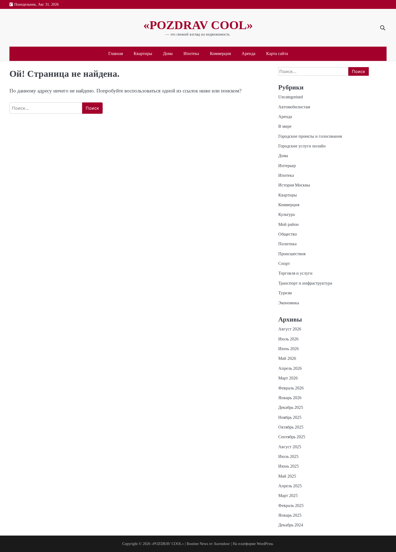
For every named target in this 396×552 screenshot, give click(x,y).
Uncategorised (290, 97)
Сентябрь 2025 (291, 436)
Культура (286, 214)
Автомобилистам (294, 107)
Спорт (284, 263)
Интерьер (287, 165)
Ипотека (191, 53)
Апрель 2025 (290, 486)
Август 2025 (289, 446)
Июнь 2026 (288, 348)
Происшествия (291, 253)
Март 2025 (288, 495)
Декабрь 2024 (290, 525)
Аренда (248, 53)
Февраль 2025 (291, 505)
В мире (284, 126)
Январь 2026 (289, 397)
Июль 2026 (288, 339)
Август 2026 (289, 329)
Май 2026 (287, 358)
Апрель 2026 (290, 368)
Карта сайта (277, 53)
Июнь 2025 (288, 466)
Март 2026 (288, 378)
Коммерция (220, 53)
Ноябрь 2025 (289, 417)
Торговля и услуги (295, 273)
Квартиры (143, 53)
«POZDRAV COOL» (198, 25)
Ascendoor (222, 543)
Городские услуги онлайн (302, 146)
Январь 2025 (289, 515)
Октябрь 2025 (290, 427)
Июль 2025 (288, 456)
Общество (287, 234)
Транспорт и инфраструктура (305, 283)
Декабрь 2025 (290, 407)
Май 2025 (287, 476)
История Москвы (294, 185)
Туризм (285, 293)
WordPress (265, 543)
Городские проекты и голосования (310, 136)
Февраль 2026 (291, 388)
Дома (168, 53)
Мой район (288, 224)
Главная (115, 53)
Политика (287, 244)
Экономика (288, 303)
